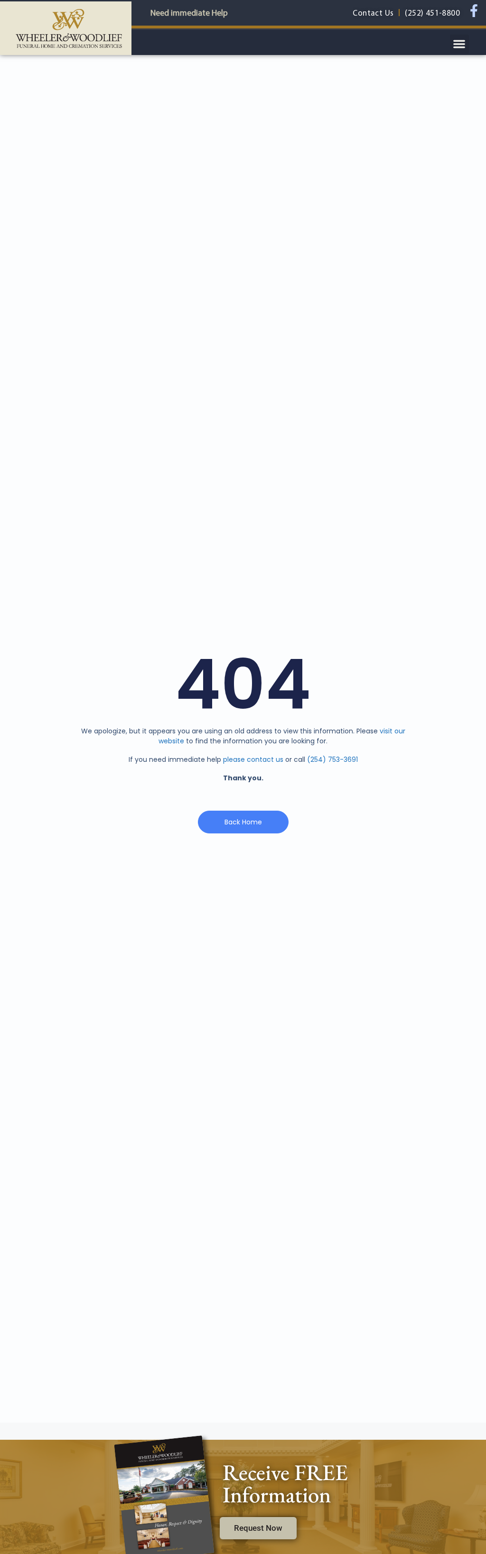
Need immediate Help (189, 12)
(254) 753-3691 (332, 759)
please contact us (253, 759)
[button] (459, 44)
